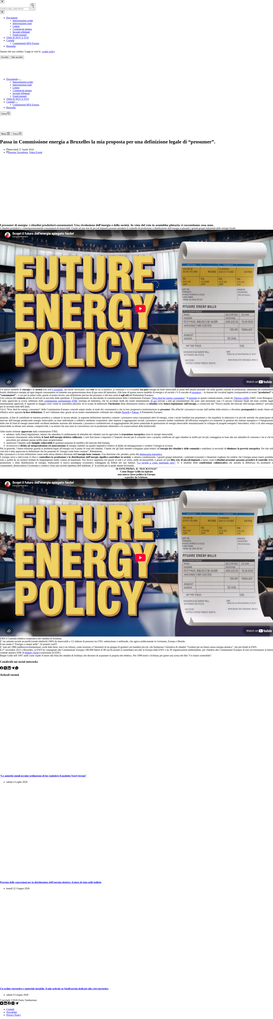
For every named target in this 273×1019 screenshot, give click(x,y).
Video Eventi (35, 152)
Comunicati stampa (22, 90)
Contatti (10, 102)
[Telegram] (13, 668)
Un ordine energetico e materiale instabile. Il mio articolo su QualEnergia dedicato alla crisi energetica (54, 988)
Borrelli (126, 412)
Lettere (16, 87)
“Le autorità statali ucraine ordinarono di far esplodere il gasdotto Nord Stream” (43, 775)
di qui (154, 401)
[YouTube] (2, 1004)
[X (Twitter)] (6, 668)
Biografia (11, 107)
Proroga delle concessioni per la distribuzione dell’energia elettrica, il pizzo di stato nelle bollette (50, 882)
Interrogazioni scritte (23, 82)
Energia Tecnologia (18, 152)
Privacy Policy (13, 1015)
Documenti (11, 79)
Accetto (4, 57)
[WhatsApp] (16, 668)
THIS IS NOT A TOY (17, 99)
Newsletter (11, 1012)
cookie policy (48, 51)
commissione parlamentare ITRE (61, 401)
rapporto (193, 398)
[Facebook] (2, 668)
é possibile (57, 389)
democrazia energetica (151, 454)
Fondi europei (20, 96)
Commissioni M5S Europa (26, 104)
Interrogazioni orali (22, 84)
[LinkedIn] (9, 668)
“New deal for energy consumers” (168, 398)
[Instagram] (13, 1004)
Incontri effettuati (21, 93)
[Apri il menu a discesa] (16, 102)
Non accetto (17, 57)
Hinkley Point (32, 652)
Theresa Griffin (241, 398)
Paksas (135, 412)
